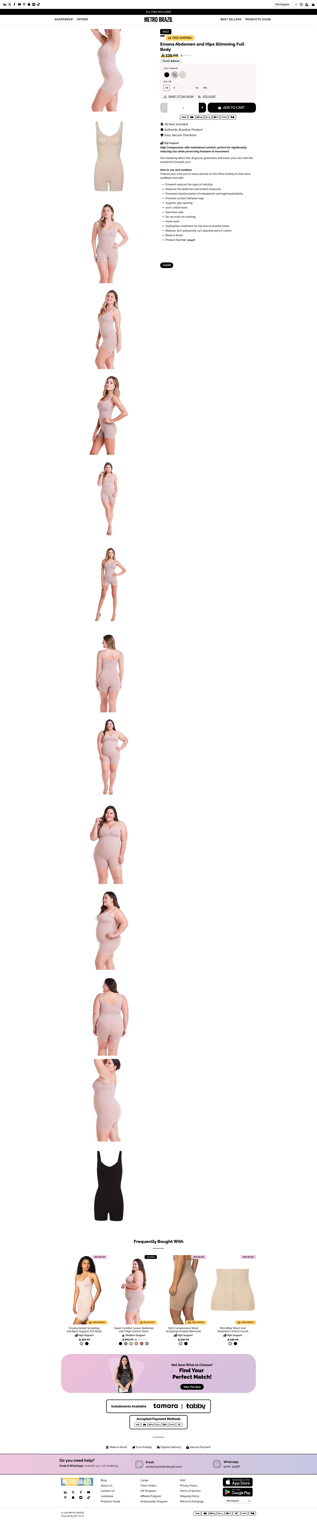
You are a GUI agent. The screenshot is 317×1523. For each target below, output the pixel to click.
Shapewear (64, 19)
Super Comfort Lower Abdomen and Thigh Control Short (134, 1330)
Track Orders (148, 1485)
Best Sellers (231, 19)
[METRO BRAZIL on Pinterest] (25, 5)
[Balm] (136, 1343)
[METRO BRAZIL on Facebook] (15, 5)
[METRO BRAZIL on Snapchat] (29, 5)
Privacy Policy (189, 1485)
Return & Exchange (192, 1501)
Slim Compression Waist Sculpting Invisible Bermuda (183, 1330)
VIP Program (148, 1490)
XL (197, 88)
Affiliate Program (150, 1496)
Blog (104, 1480)
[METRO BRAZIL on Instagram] (34, 5)
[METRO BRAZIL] (158, 19)
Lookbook (107, 1496)
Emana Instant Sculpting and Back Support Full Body (84, 1330)
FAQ (182, 1480)
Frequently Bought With (158, 1241)
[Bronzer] (142, 1343)
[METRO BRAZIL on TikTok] (39, 5)
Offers (82, 19)
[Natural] (182, 74)
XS (166, 88)
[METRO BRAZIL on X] (10, 5)
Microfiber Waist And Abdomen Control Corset (232, 1330)
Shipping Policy (189, 1496)
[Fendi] (174, 74)
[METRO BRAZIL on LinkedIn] (5, 5)
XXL (205, 88)
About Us (106, 1485)
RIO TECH (79, 1516)
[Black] (166, 74)
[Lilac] (147, 1343)
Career (144, 1480)
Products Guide (258, 19)
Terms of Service (190, 1490)
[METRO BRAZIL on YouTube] (20, 5)
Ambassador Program (154, 1501)
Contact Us (108, 1490)
